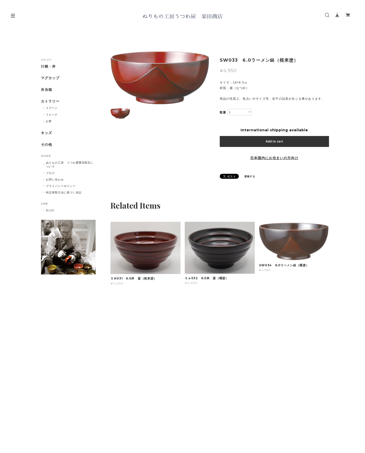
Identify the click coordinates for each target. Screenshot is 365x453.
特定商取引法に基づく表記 (64, 192)
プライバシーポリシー (61, 186)
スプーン (52, 108)
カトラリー (50, 101)
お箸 (49, 121)
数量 (223, 112)
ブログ (50, 173)
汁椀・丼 (48, 66)
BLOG (50, 210)
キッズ (46, 133)
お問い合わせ (55, 179)
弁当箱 (46, 90)
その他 (46, 144)
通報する (249, 176)
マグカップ (50, 78)
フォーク (52, 114)
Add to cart (274, 141)
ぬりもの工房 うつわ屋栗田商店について (69, 164)
